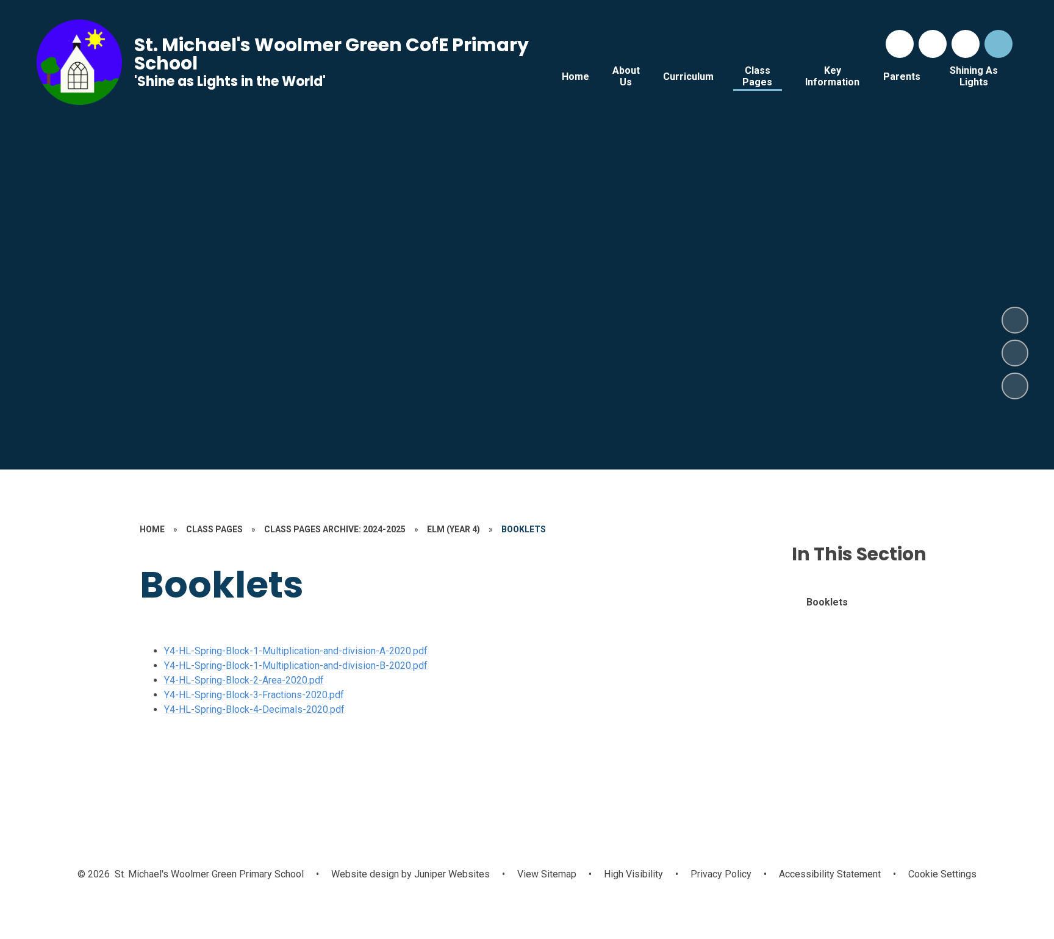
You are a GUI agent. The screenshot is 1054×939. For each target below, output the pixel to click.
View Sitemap (546, 874)
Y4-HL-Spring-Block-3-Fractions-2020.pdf (254, 695)
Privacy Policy (720, 874)
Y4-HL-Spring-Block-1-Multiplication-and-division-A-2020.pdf (296, 651)
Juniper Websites (451, 874)
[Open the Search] (998, 44)
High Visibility (633, 874)
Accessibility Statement (830, 874)
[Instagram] (900, 44)
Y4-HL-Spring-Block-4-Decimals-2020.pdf (254, 709)
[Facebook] (933, 44)
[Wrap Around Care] (966, 44)
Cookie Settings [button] (942, 874)
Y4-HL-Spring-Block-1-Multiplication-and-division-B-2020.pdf (296, 665)
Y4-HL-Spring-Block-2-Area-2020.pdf (244, 680)
